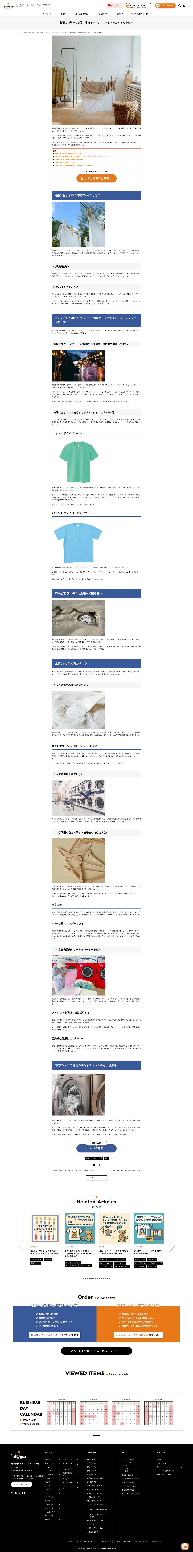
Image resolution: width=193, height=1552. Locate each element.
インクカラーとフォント (130, 1479)
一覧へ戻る (91, 1178)
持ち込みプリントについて (96, 1521)
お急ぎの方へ (91, 1471)
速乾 (106, 1158)
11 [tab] (107, 1278)
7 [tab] (99, 1278)
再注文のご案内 (92, 1489)
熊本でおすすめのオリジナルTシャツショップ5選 (125, 1170)
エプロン (48, 1501)
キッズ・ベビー (50, 1512)
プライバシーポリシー (141, 1541)
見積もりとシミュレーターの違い (98, 1516)
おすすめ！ (55, 1334)
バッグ (47, 1482)
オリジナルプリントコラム (131, 1494)
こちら (85, 504)
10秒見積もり (92, 1474)
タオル (47, 1478)
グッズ (47, 1493)
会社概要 (117, 1541)
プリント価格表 (127, 1475)
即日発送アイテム (68, 1464)
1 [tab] (83, 1278)
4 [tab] (89, 1278)
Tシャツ (48, 1459)
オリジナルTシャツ (91, 1158)
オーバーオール (50, 1516)
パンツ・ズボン (50, 1497)
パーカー (48, 1467)
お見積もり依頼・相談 (95, 1478)
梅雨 (100, 1158)
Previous (20, 1246)
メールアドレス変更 (164, 1474)
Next (172, 1246)
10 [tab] (105, 1278)
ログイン (160, 1467)
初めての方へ (91, 1459)
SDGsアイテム (68, 1482)
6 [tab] (97, 1278)
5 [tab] (93, 1278)
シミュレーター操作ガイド (98, 1511)
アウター (48, 1486)
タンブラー (67, 1479)
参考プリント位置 (128, 1482)
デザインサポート (93, 1467)
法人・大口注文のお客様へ (96, 1486)
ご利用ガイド (91, 1482)
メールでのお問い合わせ (22, 1484)
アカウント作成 (162, 1463)
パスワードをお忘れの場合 (166, 1471)
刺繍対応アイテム (68, 1474)
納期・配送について (94, 1501)
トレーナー (49, 1471)
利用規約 (126, 1541)
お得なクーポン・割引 (95, 1493)
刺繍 (125, 1471)
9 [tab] (103, 1278)
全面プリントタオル (68, 1487)
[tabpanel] (44, 1240)
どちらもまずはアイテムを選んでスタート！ (96, 1350)
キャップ (48, 1489)
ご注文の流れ (91, 1463)
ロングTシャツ (50, 1463)
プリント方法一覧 (128, 1459)
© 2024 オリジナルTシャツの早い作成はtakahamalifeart (96, 1549)
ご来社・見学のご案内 (95, 1528)
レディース (49, 1508)
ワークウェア (67, 1459)
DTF (125, 1465)
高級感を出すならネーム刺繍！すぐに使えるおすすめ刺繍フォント (73, 1170)
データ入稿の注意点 (129, 1486)
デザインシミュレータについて (97, 1505)
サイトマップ (106, 1541)
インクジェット (129, 1468)
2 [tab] (85, 1278)
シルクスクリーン (130, 1462)
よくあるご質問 (92, 1532)
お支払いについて (93, 1497)
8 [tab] (101, 1278)
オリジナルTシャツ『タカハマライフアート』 (82, 1541)
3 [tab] (87, 1278)
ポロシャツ (49, 1474)
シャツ (47, 1519)
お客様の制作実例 (128, 1490)
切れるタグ (67, 1469)
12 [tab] (109, 1278)
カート (159, 1459)
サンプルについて (93, 1524)
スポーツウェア (50, 1504)
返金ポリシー (156, 1541)
